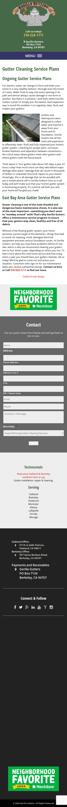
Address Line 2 (10, 373)
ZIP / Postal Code (12, 393)
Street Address (10, 362)
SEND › (33, 443)
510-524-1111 (33, 35)
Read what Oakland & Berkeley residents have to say (33, 475)
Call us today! (33, 31)
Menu (30, 55)
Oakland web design (33, 276)
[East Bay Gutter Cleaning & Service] (33, 13)
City (5, 383)
